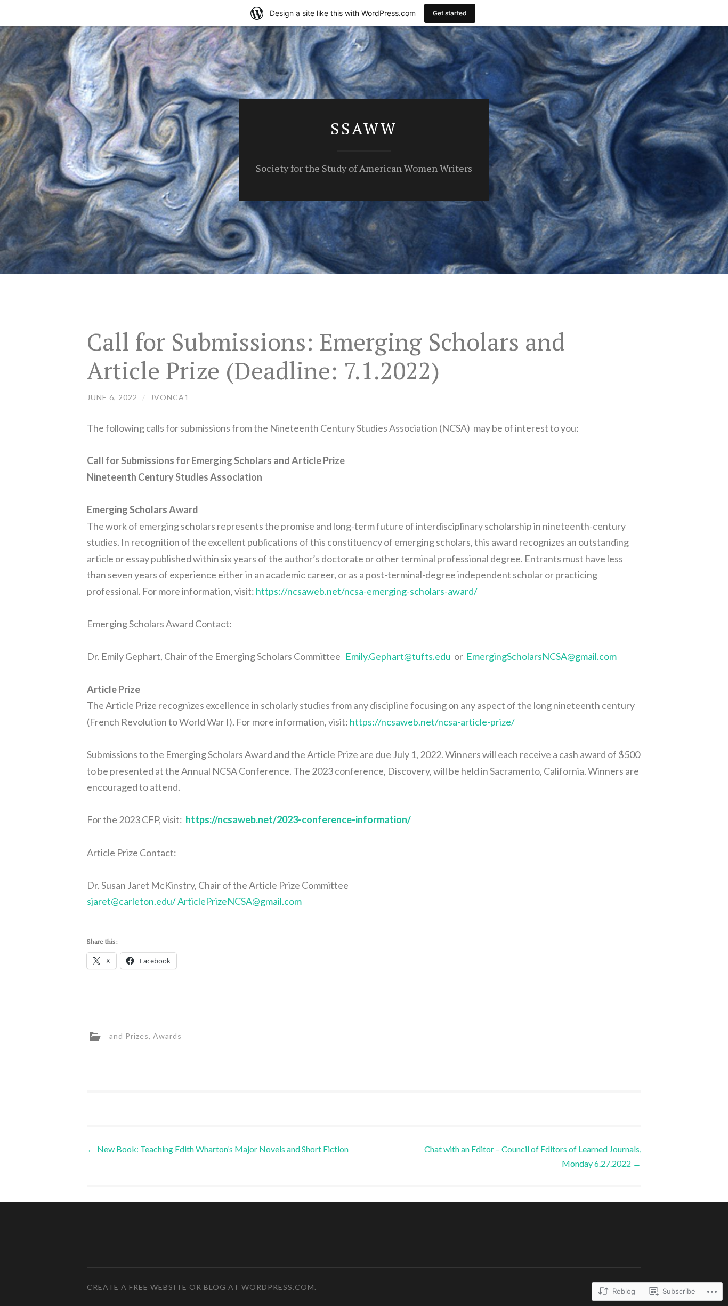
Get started (450, 13)
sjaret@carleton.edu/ (131, 901)
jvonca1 (169, 397)
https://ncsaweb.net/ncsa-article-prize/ (432, 722)
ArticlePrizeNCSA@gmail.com (239, 901)
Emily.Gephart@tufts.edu (398, 656)
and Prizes (129, 1035)
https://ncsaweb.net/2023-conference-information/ (298, 819)
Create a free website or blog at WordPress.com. (202, 1287)
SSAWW (364, 128)
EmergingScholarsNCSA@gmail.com (541, 656)
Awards (167, 1035)
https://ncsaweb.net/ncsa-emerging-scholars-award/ (367, 591)
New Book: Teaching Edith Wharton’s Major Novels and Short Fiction (218, 1149)
